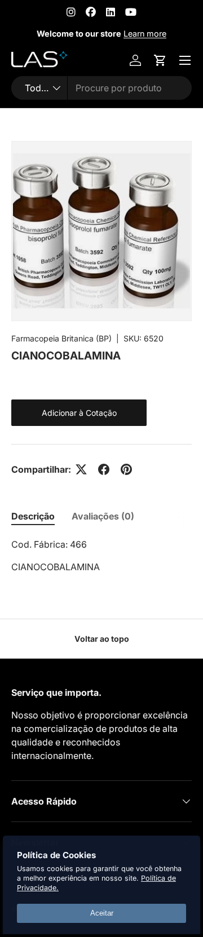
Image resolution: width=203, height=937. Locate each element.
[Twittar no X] (81, 469)
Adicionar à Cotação (79, 413)
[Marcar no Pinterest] (126, 469)
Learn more (144, 33)
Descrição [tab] (33, 516)
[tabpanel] (101, 556)
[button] (160, 60)
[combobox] (101, 88)
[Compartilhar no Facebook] (103, 469)
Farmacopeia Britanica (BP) (61, 338)
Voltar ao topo (101, 638)
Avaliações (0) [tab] (103, 516)
